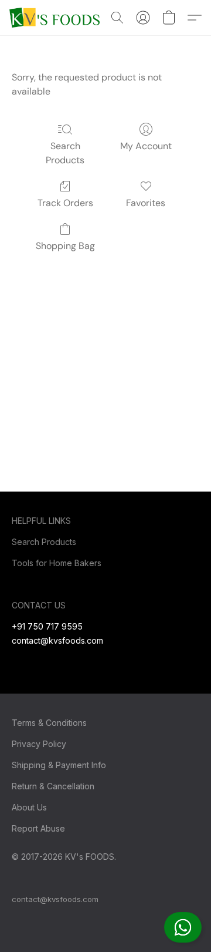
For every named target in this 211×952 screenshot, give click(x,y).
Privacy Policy (39, 744)
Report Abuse (38, 828)
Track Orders (65, 203)
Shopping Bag (65, 246)
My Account (146, 146)
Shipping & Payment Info (59, 765)
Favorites (145, 203)
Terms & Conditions (49, 723)
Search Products (65, 153)
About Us (29, 807)
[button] (183, 927)
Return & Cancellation (53, 786)
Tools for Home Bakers (56, 563)
